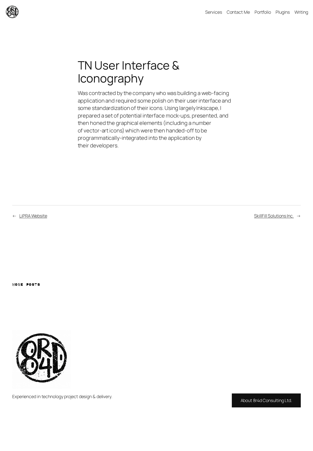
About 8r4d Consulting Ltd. (266, 400)
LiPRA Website (33, 216)
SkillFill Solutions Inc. (274, 216)
